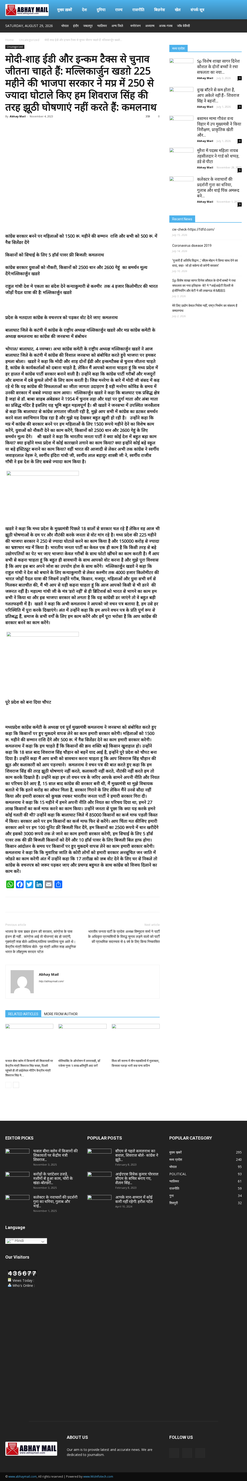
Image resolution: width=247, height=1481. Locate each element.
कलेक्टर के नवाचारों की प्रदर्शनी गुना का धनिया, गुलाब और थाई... (55, 1201)
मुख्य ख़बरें (64, 9)
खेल (178, 9)
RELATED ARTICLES (23, 1014)
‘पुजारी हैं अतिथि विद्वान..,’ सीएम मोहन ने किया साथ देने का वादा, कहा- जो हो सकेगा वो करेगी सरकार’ (205, 263)
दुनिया (101, 9)
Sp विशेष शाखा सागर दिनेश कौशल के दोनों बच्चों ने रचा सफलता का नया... (218, 66)
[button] (236, 10)
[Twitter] (230, 25)
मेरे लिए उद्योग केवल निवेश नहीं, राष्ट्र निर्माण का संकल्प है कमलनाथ (204, 308)
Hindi (19, 1241)
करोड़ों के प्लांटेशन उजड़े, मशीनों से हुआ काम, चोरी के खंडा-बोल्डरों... (53, 1178)
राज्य (119, 9)
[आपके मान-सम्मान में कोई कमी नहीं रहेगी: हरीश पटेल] (99, 1203)
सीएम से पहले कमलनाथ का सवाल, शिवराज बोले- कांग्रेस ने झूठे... (136, 1155)
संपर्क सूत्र (197, 9)
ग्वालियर (102, 25)
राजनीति (138, 9)
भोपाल (65, 25)
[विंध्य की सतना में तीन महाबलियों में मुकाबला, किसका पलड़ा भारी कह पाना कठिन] (136, 1040)
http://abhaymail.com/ (51, 981)
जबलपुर (88, 25)
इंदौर (76, 25)
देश (84, 9)
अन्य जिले (117, 25)
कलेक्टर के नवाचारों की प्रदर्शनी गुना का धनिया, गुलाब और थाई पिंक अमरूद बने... (218, 187)
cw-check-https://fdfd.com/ (193, 229)
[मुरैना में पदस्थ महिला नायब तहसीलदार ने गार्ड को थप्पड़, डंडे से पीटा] (181, 160)
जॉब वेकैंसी (183, 25)
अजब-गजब (165, 25)
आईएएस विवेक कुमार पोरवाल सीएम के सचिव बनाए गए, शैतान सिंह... (136, 1178)
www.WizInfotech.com (98, 1476)
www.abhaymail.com (22, 1476)
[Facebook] (222, 25)
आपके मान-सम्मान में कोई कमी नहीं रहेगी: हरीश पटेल (134, 1199)
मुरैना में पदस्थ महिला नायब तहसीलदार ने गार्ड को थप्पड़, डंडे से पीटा (218, 156)
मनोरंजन (135, 25)
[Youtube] (238, 25)
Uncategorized (29, 40)
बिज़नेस (159, 9)
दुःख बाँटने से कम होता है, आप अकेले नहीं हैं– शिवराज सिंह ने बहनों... (218, 95)
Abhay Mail (18, 116)
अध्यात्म (149, 25)
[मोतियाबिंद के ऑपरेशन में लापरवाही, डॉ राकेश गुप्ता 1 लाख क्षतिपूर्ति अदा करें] (82, 1040)
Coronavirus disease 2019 (192, 245)
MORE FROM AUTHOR (61, 1014)
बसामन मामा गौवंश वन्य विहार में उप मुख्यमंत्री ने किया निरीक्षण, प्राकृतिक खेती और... (219, 127)
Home (9, 40)
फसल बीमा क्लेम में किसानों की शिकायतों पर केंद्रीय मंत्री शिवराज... (55, 1155)
